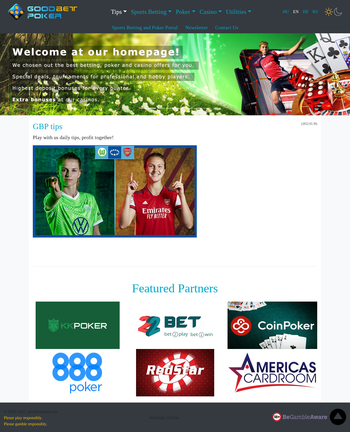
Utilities (236, 11)
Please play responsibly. (23, 418)
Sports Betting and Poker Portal (145, 27)
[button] (26, 74)
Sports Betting (149, 11)
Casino (208, 11)
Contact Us (226, 27)
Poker (183, 11)
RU (315, 11)
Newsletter (196, 27)
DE (305, 11)
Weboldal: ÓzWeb (164, 418)
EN (296, 11)
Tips (116, 11)
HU (286, 11)
